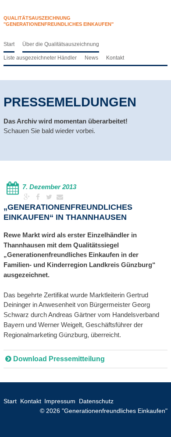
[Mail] (59, 197)
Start (9, 44)
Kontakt (115, 58)
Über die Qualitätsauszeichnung (60, 44)
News (91, 58)
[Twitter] (49, 197)
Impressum (59, 401)
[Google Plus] (27, 197)
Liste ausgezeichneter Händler (40, 58)
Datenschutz (96, 401)
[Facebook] (38, 197)
